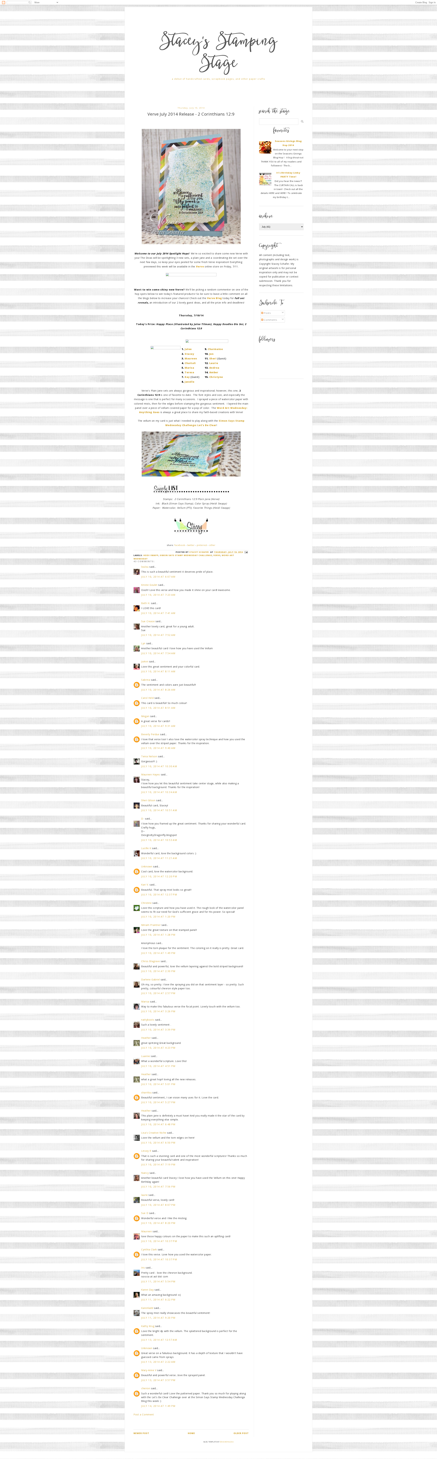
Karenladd (147, 1308)
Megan (145, 716)
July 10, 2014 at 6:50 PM (158, 1142)
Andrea (214, 367)
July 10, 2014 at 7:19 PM (158, 1164)
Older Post (241, 1433)
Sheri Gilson (148, 800)
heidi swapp (150, 555)
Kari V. (145, 884)
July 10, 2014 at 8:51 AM (158, 707)
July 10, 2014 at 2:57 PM (158, 993)
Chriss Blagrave (150, 961)
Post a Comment (143, 1414)
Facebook (179, 545)
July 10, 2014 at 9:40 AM (158, 748)
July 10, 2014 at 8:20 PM (158, 1223)
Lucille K (146, 848)
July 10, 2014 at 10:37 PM (159, 1241)
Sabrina (145, 679)
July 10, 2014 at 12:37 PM (159, 894)
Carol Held (147, 697)
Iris (143, 1267)
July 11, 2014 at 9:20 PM (158, 1317)
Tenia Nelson (149, 756)
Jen (211, 353)
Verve (216, 555)
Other (212, 545)
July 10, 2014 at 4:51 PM (158, 1066)
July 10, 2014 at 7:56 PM (158, 1186)
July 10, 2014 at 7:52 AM (158, 635)
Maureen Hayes (150, 774)
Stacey (189, 353)
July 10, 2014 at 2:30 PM (158, 971)
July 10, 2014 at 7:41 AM (158, 613)
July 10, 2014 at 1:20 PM (158, 916)
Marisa (189, 367)
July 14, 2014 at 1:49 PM (158, 1406)
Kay (187, 377)
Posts (267, 313)
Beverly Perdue (150, 734)
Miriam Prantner (151, 925)
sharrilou (146, 1092)
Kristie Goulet (149, 584)
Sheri (213, 358)
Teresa (189, 372)
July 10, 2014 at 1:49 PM (158, 953)
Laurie (213, 363)
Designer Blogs (227, 1442)
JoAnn (144, 661)
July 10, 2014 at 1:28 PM (158, 934)
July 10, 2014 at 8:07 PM (158, 1204)
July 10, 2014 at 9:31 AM (158, 726)
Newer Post (141, 1433)
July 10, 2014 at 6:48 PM (158, 1124)
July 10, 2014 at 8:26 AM (158, 689)
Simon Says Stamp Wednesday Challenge (186, 555)
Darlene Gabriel (150, 979)
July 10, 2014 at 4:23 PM (158, 1047)
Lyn (143, 643)
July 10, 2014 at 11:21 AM (159, 858)
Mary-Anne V (149, 1370)
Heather (146, 1037)
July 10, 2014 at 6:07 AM (158, 576)
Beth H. (145, 603)
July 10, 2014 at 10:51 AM (159, 810)
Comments (270, 319)
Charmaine (215, 349)
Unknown (146, 866)
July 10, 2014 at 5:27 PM (158, 1102)
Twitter (191, 545)
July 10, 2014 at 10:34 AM (159, 792)
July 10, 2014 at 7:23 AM (158, 594)
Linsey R (146, 1150)
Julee (188, 349)
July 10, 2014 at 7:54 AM (158, 653)
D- (142, 818)
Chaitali (190, 363)
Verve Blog (214, 298)
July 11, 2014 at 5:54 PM (158, 1281)
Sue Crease (148, 621)
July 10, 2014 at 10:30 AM (159, 766)
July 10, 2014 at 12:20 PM (159, 876)
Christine (146, 903)
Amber (213, 372)
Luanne (145, 1056)
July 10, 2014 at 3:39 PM (158, 1029)
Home (191, 1433)
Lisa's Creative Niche (153, 1132)
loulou (145, 566)
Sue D (144, 1213)
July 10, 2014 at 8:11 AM (158, 671)
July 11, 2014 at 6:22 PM (158, 1299)
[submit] (302, 121)
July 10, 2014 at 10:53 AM (159, 840)
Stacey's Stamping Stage (218, 53)
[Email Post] (246, 552)
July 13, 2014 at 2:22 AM (158, 1361)
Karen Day (147, 1289)
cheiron (145, 1388)
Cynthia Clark (149, 1249)
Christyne (216, 377)
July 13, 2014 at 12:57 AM (159, 1339)
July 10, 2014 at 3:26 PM (158, 1011)
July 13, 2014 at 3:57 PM (158, 1380)
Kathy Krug (147, 1326)
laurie (144, 1195)
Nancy (145, 1172)
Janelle (189, 381)
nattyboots (147, 1019)
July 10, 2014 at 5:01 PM (158, 1084)
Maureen (191, 358)
